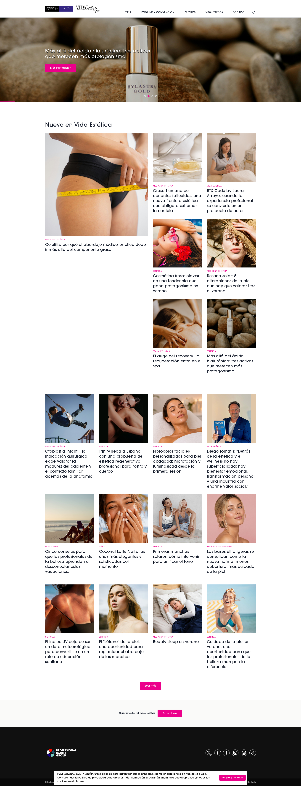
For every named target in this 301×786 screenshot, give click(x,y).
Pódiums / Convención (157, 12)
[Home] (59, 9)
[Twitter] (209, 753)
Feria (128, 12)
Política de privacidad (92, 778)
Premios (190, 12)
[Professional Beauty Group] (61, 752)
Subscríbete (170, 713)
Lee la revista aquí (61, 67)
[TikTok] (253, 753)
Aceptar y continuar (232, 778)
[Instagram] (235, 753)
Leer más (150, 686)
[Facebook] (217, 753)
